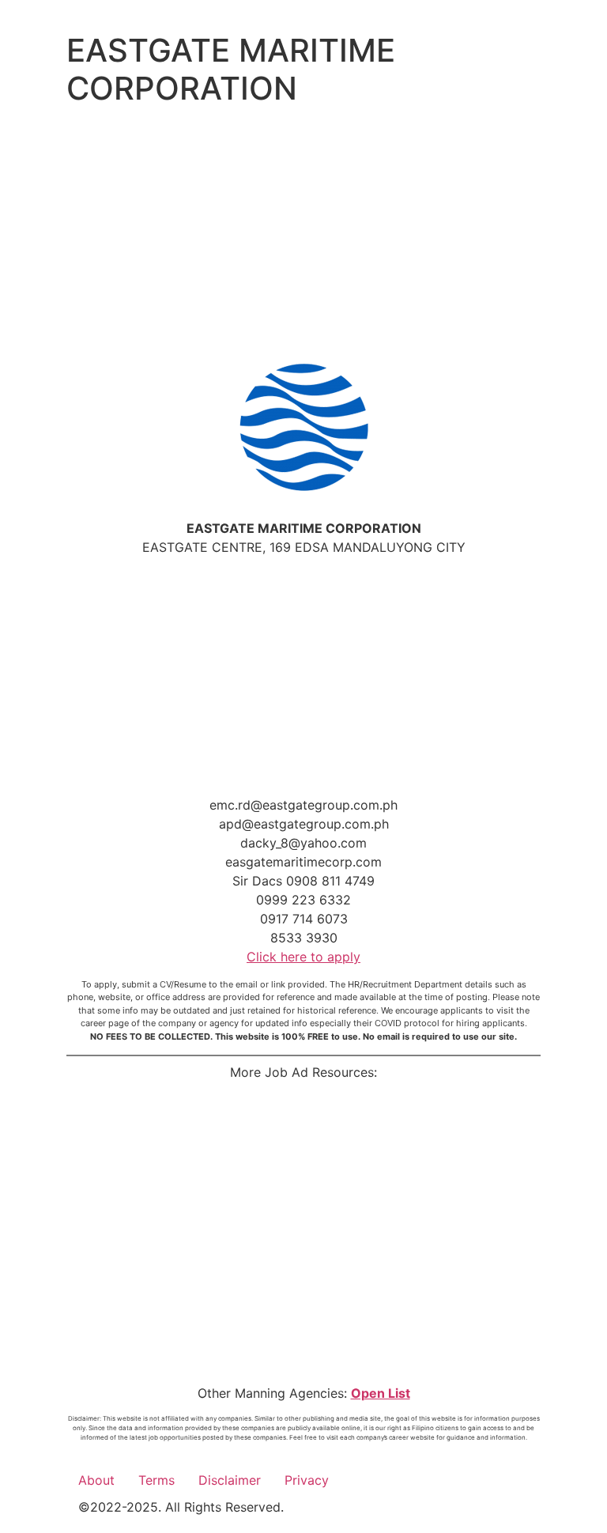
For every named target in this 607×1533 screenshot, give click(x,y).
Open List (380, 1393)
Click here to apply (303, 957)
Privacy (307, 1480)
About (96, 1480)
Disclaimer (229, 1480)
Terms (156, 1480)
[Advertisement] (303, 231)
